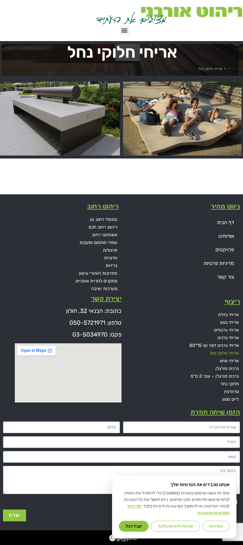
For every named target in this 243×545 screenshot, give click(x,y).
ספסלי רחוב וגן (103, 219)
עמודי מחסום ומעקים (98, 242)
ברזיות (111, 265)
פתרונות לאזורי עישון (98, 273)
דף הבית (225, 222)
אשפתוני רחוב (104, 234)
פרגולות (110, 250)
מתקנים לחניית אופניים (96, 281)
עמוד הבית (235, 68)
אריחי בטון (229, 322)
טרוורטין (231, 391)
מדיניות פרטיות (219, 263)
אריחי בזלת (228, 314)
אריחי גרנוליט (226, 330)
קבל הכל (134, 526)
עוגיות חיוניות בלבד (175, 526)
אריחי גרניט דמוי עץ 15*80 (214, 345)
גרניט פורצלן (227, 368)
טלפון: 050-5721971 (95, 322)
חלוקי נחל (230, 383)
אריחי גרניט (228, 337)
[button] (125, 30)
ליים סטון (230, 399)
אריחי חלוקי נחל (224, 353)
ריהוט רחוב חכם (103, 227)
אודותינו (226, 236)
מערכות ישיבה (104, 288)
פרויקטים (224, 250)
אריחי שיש (229, 360)
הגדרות (216, 526)
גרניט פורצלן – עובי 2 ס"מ (215, 376)
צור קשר (225, 277)
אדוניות (110, 258)
